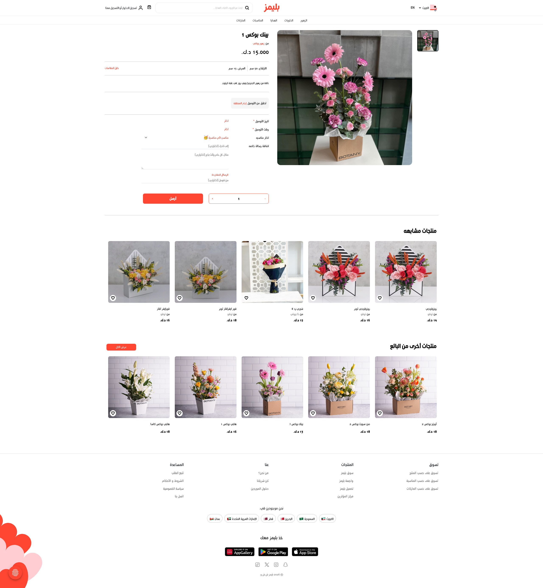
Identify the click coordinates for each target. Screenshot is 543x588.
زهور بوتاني (259, 43)
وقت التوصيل (260, 130)
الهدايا (273, 20)
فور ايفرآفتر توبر (227, 309)
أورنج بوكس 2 (429, 424)
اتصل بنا (179, 496)
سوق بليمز (347, 473)
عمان (217, 519)
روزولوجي (431, 309)
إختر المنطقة (240, 103)
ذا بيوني (296, 314)
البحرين (288, 519)
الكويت (329, 519)
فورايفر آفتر (163, 309)
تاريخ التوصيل (261, 121)
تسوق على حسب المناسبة (422, 481)
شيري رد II (297, 309)
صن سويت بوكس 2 (360, 424)
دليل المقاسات (112, 68)
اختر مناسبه (262, 138)
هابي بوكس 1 (228, 424)
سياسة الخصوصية (173, 489)
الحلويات (288, 20)
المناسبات (258, 20)
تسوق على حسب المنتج (424, 473)
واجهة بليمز (346, 481)
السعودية (309, 519)
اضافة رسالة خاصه (259, 146)
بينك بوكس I (296, 424)
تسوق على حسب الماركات (422, 489)
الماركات (240, 20)
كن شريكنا (263, 481)
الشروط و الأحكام (173, 481)
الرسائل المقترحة (220, 175)
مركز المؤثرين (345, 496)
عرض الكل (121, 347)
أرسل (172, 198)
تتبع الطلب (178, 473)
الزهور (303, 20)
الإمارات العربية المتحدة (243, 519)
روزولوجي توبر (362, 309)
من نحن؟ (263, 473)
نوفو (432, 314)
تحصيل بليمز (347, 489)
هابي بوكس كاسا (160, 424)
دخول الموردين (260, 489)
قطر (270, 519)
